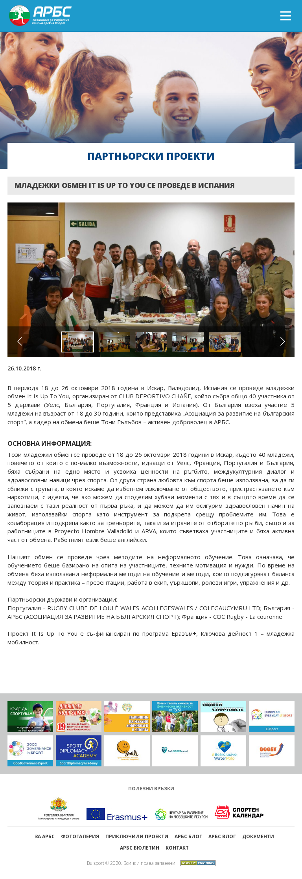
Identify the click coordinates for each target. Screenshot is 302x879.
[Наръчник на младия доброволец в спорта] (127, 717)
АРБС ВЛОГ (222, 836)
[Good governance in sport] (30, 751)
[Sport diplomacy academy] (78, 751)
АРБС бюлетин (139, 847)
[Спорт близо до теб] (30, 717)
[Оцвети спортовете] (223, 717)
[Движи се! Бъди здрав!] (78, 717)
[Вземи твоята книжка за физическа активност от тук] (175, 717)
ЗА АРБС (45, 836)
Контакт (177, 847)
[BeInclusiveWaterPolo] (223, 751)
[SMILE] (127, 751)
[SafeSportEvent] (175, 751)
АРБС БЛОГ (188, 836)
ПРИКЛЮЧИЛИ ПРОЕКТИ (136, 836)
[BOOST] (272, 751)
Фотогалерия (80, 836)
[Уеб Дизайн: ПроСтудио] (196, 862)
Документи (258, 836)
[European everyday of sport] (272, 717)
